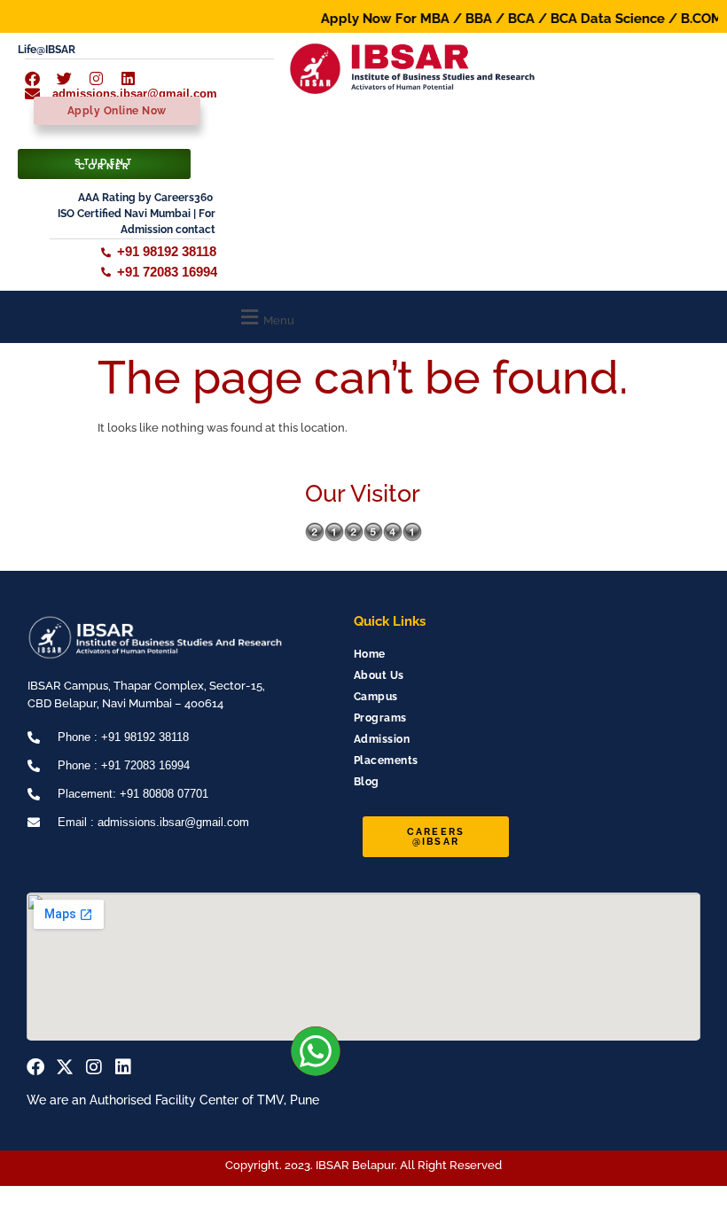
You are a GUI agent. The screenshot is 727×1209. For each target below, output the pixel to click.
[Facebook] (35, 1067)
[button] (265, 316)
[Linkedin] (123, 1067)
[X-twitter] (65, 1067)
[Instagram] (94, 1067)
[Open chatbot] (665, 1163)
